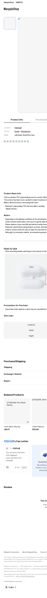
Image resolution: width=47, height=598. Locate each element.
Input (24, 467)
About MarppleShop (29, 552)
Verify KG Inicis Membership (25, 576)
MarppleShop (9, 2)
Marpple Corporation (11, 552)
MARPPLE (19, 2)
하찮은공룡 (18, 128)
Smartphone (25, 131)
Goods (16, 131)
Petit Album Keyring (12, 427)
